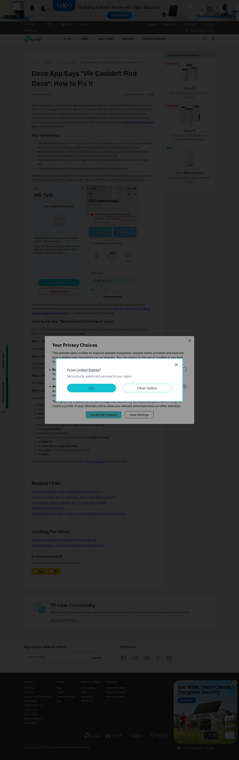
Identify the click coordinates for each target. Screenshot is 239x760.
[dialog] (119, 380)
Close (176, 364)
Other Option (147, 388)
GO (91, 388)
